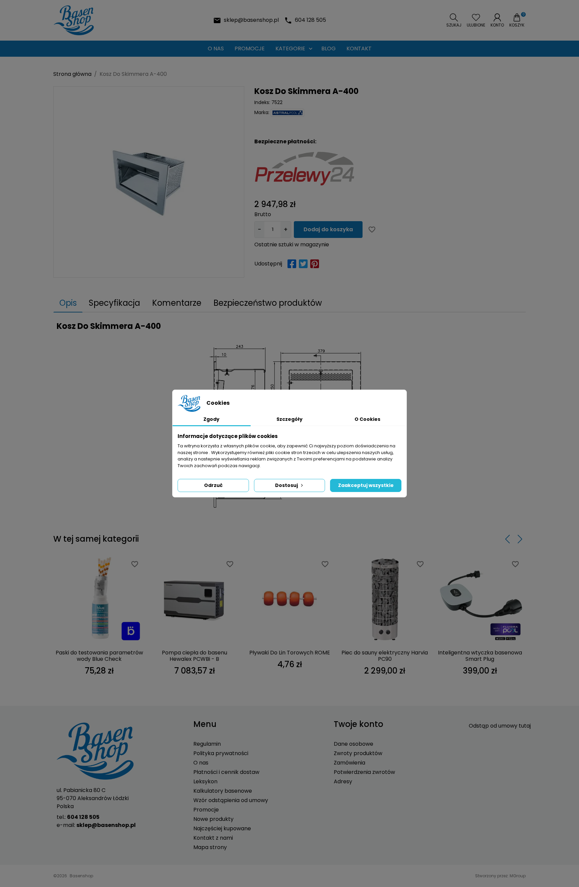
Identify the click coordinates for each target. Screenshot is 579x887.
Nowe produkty (213, 819)
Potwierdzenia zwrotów (364, 772)
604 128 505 (310, 20)
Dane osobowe (353, 744)
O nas (200, 763)
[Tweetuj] (303, 263)
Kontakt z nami (213, 838)
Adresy (343, 781)
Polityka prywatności (220, 753)
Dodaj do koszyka (328, 229)
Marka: (261, 112)
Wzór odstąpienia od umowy (230, 800)
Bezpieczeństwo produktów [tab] (267, 302)
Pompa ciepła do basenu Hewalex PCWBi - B (194, 656)
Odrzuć (213, 485)
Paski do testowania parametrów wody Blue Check (99, 656)
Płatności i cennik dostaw (226, 772)
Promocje (206, 810)
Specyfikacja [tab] (114, 302)
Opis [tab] (68, 302)
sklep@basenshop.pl (251, 20)
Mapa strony (210, 847)
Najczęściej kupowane (222, 828)
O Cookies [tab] (367, 419)
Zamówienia (349, 763)
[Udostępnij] (291, 263)
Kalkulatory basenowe (222, 791)
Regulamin (207, 744)
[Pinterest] (314, 263)
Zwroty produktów (358, 753)
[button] (454, 20)
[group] (149, 182)
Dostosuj (286, 485)
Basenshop (81, 876)
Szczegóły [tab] (289, 419)
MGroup (518, 876)
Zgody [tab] (211, 419)
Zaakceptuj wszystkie (366, 485)
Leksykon (205, 781)
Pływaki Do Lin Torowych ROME (289, 652)
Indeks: (262, 102)
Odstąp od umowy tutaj (500, 726)
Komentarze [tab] (176, 302)
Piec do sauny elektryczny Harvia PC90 (384, 656)
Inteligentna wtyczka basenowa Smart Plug (480, 656)
